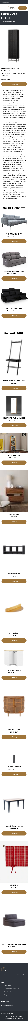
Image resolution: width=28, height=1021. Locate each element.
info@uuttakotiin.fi (5, 2)
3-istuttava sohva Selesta (14, 308)
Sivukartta (20, 1018)
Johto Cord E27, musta (14, 767)
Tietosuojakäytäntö (10, 1018)
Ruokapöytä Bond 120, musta (14, 826)
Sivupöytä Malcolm (14, 730)
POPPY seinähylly (14, 633)
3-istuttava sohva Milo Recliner (14, 271)
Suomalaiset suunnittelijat (11, 989)
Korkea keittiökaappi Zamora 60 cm (14, 418)
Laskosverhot (14, 885)
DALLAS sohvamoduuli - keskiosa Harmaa (14, 944)
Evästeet (20, 1016)
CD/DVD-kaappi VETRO (14, 455)
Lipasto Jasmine (14, 514)
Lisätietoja (14, 84)
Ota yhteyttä (13, 1016)
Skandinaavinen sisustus (11, 992)
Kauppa (22, 8)
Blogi (5, 995)
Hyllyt (13, 21)
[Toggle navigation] (3, 7)
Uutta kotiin (7, 986)
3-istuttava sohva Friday (14, 234)
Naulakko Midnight (14, 574)
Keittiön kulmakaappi (14, 670)
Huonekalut (6, 21)
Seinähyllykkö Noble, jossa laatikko (14, 381)
